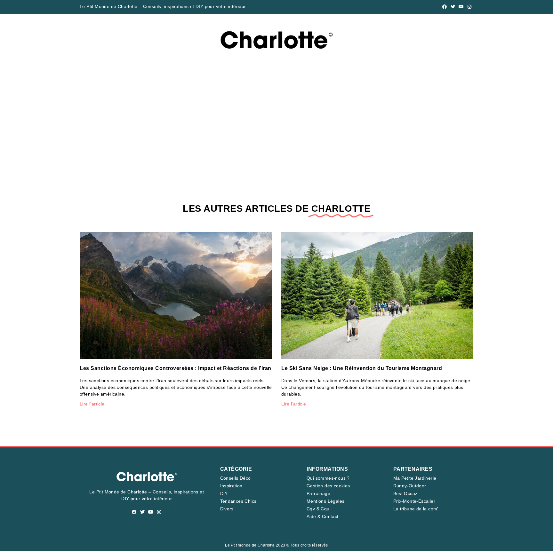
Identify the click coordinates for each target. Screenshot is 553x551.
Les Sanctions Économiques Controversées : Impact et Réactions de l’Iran (175, 368)
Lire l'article (92, 403)
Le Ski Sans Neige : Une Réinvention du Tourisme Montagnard (361, 368)
